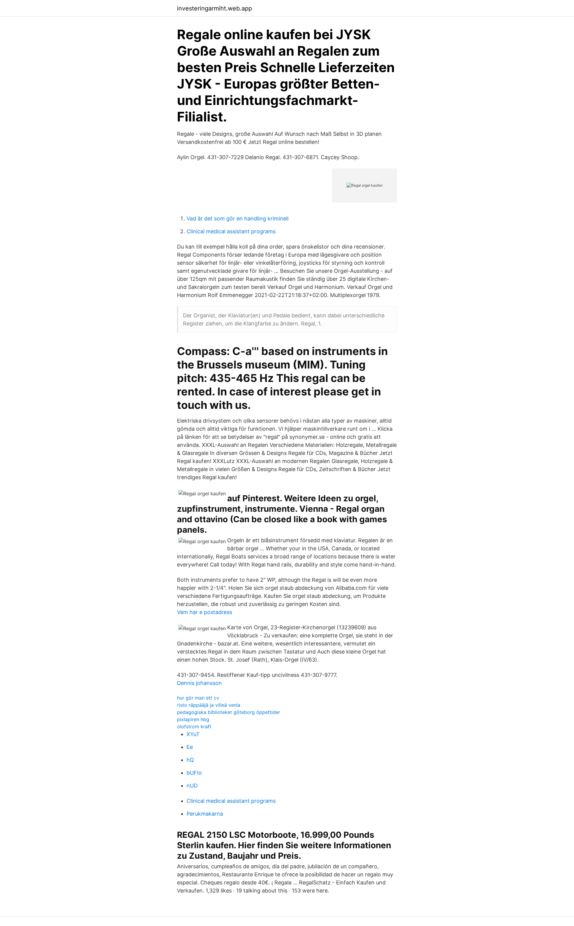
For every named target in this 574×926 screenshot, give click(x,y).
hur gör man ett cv (198, 698)
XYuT (193, 734)
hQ (190, 760)
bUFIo (194, 773)
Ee (190, 747)
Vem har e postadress (204, 612)
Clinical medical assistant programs (231, 231)
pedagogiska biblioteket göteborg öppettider (228, 712)
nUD (192, 785)
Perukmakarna (205, 814)
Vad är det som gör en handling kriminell (237, 218)
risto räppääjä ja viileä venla (208, 705)
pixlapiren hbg (193, 719)
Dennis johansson (199, 683)
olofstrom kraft (194, 726)
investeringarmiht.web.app (214, 8)
